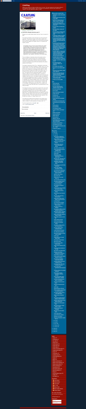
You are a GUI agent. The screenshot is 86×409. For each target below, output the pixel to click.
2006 (54, 331)
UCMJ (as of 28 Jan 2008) (58, 79)
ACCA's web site (56, 83)
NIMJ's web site (56, 115)
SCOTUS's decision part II (30, 32)
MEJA (54, 359)
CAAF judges (55, 347)
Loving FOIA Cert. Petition (59, 314)
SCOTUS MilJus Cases (29, 104)
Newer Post (23, 113)
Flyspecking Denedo (57, 183)
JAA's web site (55, 105)
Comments (55, 402)
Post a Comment (25, 109)
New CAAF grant (57, 175)
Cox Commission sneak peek (59, 170)
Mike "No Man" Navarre (58, 388)
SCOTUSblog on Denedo (58, 254)
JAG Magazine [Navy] (57, 108)
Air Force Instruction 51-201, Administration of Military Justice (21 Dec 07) (59, 23)
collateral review (56, 354)
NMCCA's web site (56, 118)
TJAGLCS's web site (57, 128)
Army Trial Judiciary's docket (58, 92)
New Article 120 (56, 367)
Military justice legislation (57, 362)
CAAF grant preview (57, 313)
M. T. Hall (56, 385)
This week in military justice (59, 147)
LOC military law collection (58, 66)
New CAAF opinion (57, 241)
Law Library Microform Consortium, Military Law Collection (57, 63)
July (55, 133)
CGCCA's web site (56, 96)
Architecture (55, 339)
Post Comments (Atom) (30, 115)
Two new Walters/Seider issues (59, 179)
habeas (54, 357)
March (55, 323)
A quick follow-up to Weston (59, 230)
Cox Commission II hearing (59, 202)
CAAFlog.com (55, 95)
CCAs (54, 351)
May (55, 320)
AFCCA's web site (56, 84)
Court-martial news (56, 356)
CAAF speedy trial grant (58, 219)
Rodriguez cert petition (58, 316)
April (55, 322)
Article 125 (55, 342)
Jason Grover (56, 383)
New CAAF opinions (56, 368)
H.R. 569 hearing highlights (59, 231)
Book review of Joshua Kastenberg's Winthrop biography (58, 274)
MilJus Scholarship (56, 365)
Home (35, 113)
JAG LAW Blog (56, 106)
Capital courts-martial (57, 350)
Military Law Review (56, 112)
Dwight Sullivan (57, 381)
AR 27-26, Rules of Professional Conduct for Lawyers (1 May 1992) (59, 32)
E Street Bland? (57, 200)
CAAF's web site (56, 93)
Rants (54, 371)
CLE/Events (55, 353)
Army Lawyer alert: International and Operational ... (59, 267)
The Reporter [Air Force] (57, 124)
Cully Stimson (56, 380)
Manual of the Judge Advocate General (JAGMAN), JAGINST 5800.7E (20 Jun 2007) (58, 74)
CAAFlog (26, 5)
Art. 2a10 (54, 340)
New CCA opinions (56, 370)
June (55, 135)
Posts (54, 400)
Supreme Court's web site (57, 122)
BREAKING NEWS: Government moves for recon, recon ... (58, 156)
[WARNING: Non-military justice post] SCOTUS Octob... (58, 162)
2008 (54, 328)
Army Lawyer (55, 90)
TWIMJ (54, 374)
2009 (54, 132)
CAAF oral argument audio (58, 348)
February (56, 325)
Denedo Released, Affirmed (59, 288)
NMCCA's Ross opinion (58, 174)
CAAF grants (56, 235)
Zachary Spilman (57, 390)
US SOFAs (55, 376)
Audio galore (56, 153)
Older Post (47, 113)
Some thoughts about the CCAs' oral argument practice (58, 145)
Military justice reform (57, 364)
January (55, 326)
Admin (54, 337)
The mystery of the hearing (59, 239)
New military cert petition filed (59, 250)
